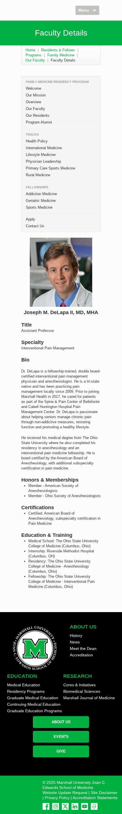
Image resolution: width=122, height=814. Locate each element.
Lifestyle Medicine (41, 155)
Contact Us (35, 226)
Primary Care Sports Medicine (50, 168)
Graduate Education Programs (34, 711)
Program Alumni (39, 122)
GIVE (61, 751)
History (76, 635)
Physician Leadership (43, 161)
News (75, 642)
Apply (30, 219)
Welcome (33, 88)
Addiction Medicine (41, 194)
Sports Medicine (39, 207)
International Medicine (44, 148)
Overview (33, 102)
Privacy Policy (57, 797)
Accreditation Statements (95, 797)
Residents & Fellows (58, 50)
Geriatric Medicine (41, 200)
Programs (33, 55)
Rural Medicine (38, 175)
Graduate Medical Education (32, 698)
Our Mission (36, 95)
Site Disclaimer (104, 792)
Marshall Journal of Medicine (89, 698)
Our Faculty (35, 60)
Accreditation (81, 655)
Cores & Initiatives (79, 685)
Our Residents (37, 115)
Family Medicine (60, 55)
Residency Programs (26, 691)
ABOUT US (61, 722)
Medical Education (23, 685)
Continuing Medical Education (33, 704)
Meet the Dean (83, 648)
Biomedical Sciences (81, 691)
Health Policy (37, 141)
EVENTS (61, 736)
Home (30, 50)
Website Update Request (65, 792)
